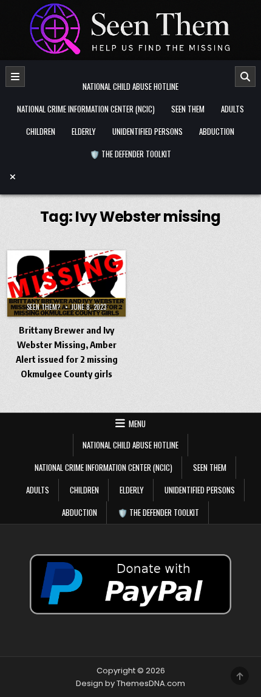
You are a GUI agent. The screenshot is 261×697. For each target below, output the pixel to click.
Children (40, 131)
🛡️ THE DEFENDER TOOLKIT (130, 154)
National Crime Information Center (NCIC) (86, 109)
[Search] (245, 76)
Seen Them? (43, 307)
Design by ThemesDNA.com (130, 683)
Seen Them (188, 109)
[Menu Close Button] (130, 176)
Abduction (216, 131)
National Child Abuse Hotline (130, 86)
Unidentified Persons (147, 131)
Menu (137, 423)
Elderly (84, 131)
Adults (232, 109)
